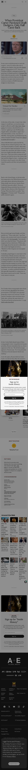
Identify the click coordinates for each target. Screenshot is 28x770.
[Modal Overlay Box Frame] (14, 385)
